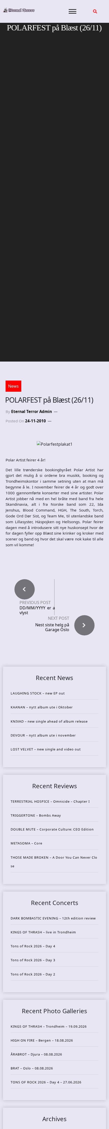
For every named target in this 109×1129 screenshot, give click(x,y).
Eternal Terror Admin (31, 411)
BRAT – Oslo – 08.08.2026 (32, 1068)
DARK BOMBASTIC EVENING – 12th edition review (53, 918)
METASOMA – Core (26, 843)
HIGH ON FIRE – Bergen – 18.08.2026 (42, 1040)
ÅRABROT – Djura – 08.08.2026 (36, 1054)
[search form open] (95, 11)
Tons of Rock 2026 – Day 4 (33, 946)
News (13, 386)
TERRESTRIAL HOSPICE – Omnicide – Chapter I (50, 801)
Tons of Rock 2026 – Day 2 (33, 974)
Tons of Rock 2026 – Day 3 (33, 960)
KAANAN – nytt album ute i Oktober (42, 707)
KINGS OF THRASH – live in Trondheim (43, 932)
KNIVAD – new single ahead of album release (49, 721)
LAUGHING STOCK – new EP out (38, 693)
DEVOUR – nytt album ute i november (43, 735)
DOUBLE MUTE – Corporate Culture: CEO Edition (52, 829)
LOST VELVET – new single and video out (46, 749)
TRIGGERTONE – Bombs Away (36, 815)
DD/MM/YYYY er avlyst (37, 610)
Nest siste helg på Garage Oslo (52, 627)
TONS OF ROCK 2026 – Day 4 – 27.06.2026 (46, 1082)
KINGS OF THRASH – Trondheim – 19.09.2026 (49, 1026)
